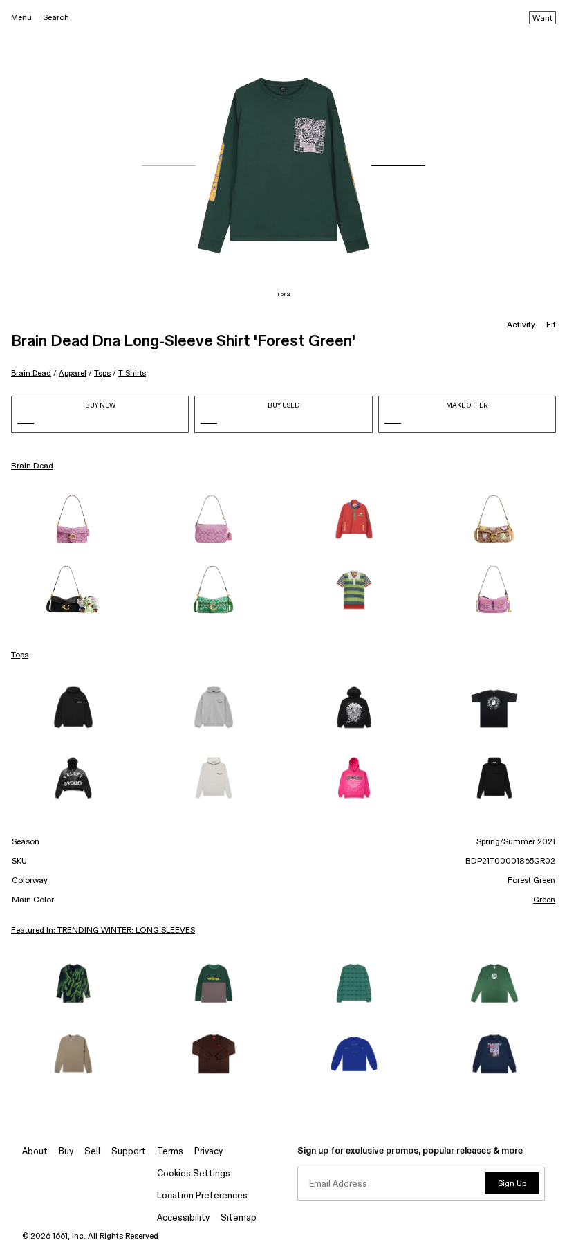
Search (56, 17)
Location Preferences (202, 1196)
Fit (551, 325)
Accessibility (183, 1218)
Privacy (208, 1151)
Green (544, 900)
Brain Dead (31, 373)
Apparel (72, 373)
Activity (521, 325)
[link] (73, 519)
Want (542, 19)
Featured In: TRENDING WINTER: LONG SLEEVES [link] (103, 931)
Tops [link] (19, 655)
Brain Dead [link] (32, 466)
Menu (21, 17)
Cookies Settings (193, 1173)
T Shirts (132, 373)
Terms (170, 1151)
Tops (102, 373)
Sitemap (239, 1218)
